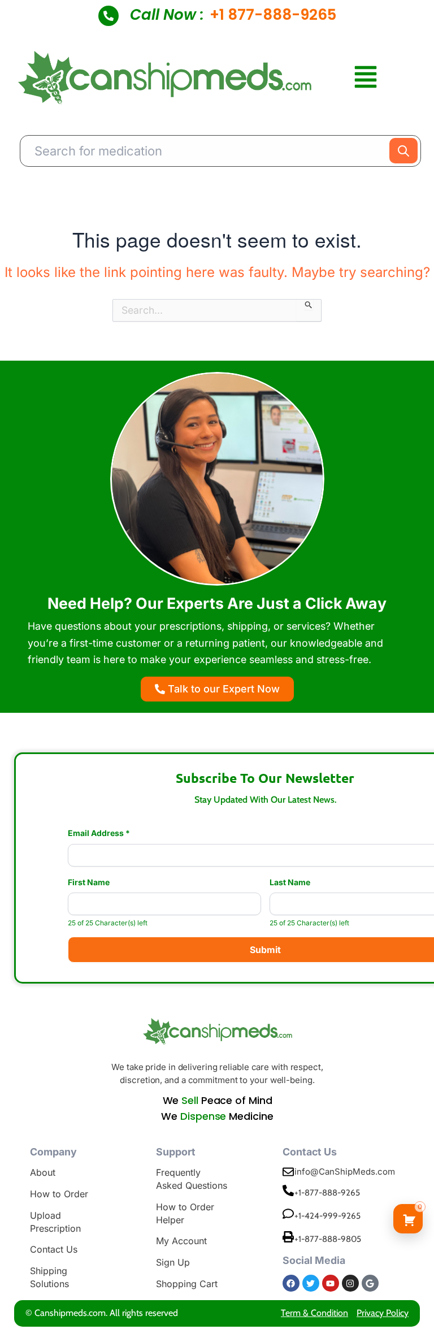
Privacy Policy (383, 1312)
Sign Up (173, 1262)
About (42, 1172)
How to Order (59, 1194)
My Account (181, 1240)
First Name (89, 882)
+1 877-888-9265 (273, 15)
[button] (366, 78)
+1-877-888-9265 (327, 1192)
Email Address (99, 833)
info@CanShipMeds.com (344, 1171)
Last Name (290, 882)
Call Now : (167, 15)
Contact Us (53, 1249)
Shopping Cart (187, 1283)
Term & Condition (314, 1312)
